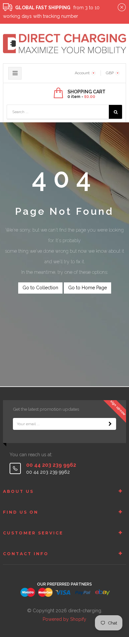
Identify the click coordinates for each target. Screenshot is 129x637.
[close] (121, 7)
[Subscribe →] (110, 424)
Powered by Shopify (64, 619)
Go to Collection (40, 287)
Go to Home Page (87, 287)
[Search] (115, 112)
